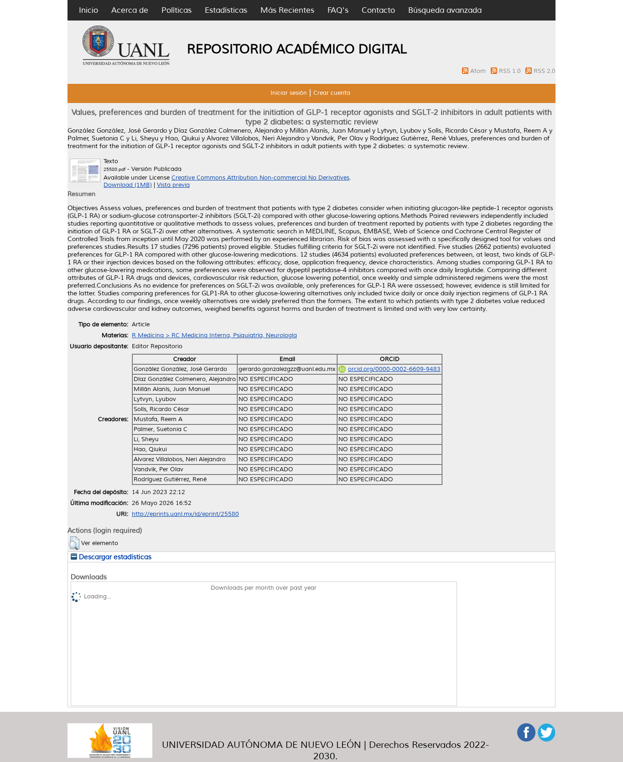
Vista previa (173, 185)
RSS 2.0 (545, 71)
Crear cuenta (331, 93)
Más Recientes (287, 10)
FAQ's (337, 10)
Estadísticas (226, 10)
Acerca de (129, 10)
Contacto (378, 10)
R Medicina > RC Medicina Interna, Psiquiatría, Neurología (214, 335)
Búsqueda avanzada (445, 10)
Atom (479, 71)
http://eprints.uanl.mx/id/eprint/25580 (185, 514)
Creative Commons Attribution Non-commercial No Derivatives (260, 177)
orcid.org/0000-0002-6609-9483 (394, 369)
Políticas (176, 10)
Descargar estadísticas (114, 557)
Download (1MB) (128, 185)
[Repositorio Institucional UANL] (126, 63)
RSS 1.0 (511, 71)
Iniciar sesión (288, 93)
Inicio (88, 10)
